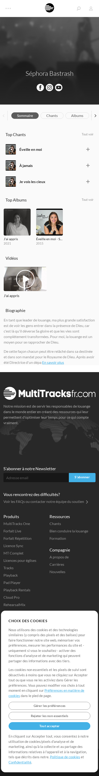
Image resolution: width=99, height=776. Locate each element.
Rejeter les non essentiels (49, 716)
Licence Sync (13, 545)
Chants (52, 115)
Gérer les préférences (50, 706)
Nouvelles (57, 571)
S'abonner (82, 477)
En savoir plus (53, 362)
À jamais (26, 165)
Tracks (8, 568)
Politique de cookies (65, 757)
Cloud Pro (11, 597)
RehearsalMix (14, 604)
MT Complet (13, 553)
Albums (77, 115)
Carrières (57, 564)
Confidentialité (20, 762)
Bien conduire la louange (69, 531)
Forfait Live (12, 531)
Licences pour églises (19, 560)
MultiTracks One (16, 523)
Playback (10, 575)
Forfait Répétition (17, 538)
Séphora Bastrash (49, 73)
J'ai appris (11, 239)
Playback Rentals (16, 590)
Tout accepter (49, 726)
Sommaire (25, 115)
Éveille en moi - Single (49, 239)
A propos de (59, 557)
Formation (58, 538)
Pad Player (11, 582)
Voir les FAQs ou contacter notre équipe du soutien (44, 501)
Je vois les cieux (32, 181)
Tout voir (87, 134)
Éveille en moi (30, 149)
